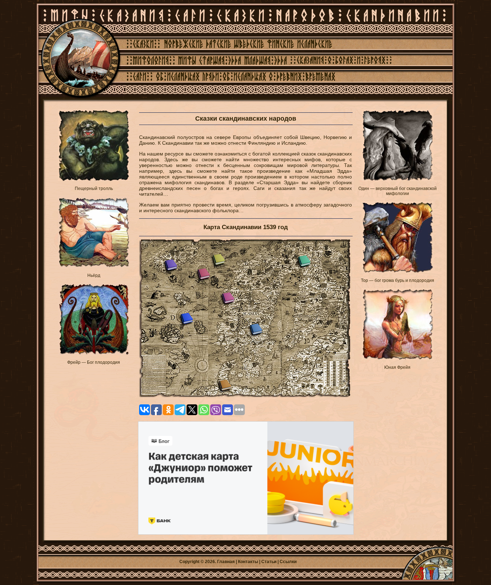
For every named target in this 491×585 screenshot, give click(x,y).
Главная (226, 561)
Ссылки (288, 561)
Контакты (248, 561)
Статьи (268, 561)
